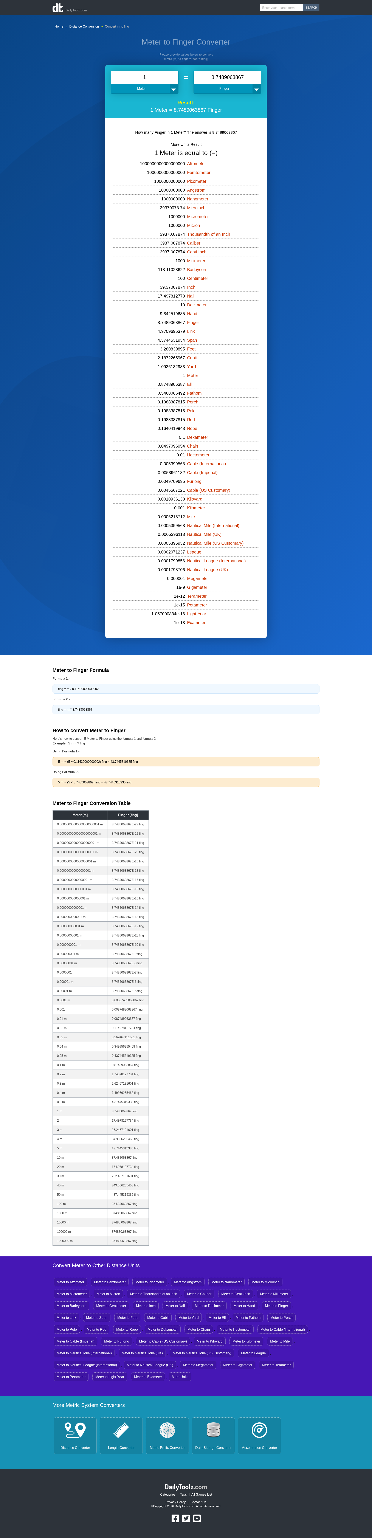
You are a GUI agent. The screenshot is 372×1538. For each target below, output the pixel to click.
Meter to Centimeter (111, 1306)
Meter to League (253, 1353)
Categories (167, 1494)
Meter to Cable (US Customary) (163, 1341)
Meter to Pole (67, 1329)
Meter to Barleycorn (71, 1306)
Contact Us (198, 1502)
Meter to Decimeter (209, 1306)
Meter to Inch (146, 1306)
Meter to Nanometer (226, 1282)
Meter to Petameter (71, 1377)
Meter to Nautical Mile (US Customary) (202, 1353)
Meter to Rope (127, 1329)
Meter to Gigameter (237, 1365)
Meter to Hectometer (235, 1329)
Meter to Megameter (198, 1365)
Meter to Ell (217, 1317)
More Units (180, 1377)
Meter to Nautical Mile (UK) (142, 1353)
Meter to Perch (281, 1317)
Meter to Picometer (149, 1282)
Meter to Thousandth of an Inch (153, 1294)
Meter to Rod (96, 1329)
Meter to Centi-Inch (235, 1294)
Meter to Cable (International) (282, 1329)
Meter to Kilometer (246, 1341)
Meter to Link (66, 1317)
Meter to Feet (127, 1317)
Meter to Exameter (148, 1377)
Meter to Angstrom (188, 1282)
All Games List (201, 1494)
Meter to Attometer (70, 1282)
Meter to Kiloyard (210, 1341)
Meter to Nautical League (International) (87, 1365)
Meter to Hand (244, 1306)
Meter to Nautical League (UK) (150, 1365)
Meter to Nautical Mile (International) (84, 1353)
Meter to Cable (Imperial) (75, 1341)
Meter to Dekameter (163, 1329)
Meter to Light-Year (109, 1377)
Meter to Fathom (248, 1317)
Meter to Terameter (276, 1365)
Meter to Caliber (199, 1294)
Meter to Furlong (116, 1341)
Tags (183, 1494)
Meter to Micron (108, 1294)
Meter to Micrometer (72, 1294)
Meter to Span (96, 1317)
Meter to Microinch (265, 1282)
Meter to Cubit (158, 1317)
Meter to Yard (188, 1317)
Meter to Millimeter (274, 1294)
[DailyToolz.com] (58, 7)
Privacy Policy (176, 1502)
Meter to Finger (276, 1306)
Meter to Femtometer (110, 1282)
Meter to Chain (199, 1329)
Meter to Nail (175, 1306)
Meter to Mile (280, 1341)
